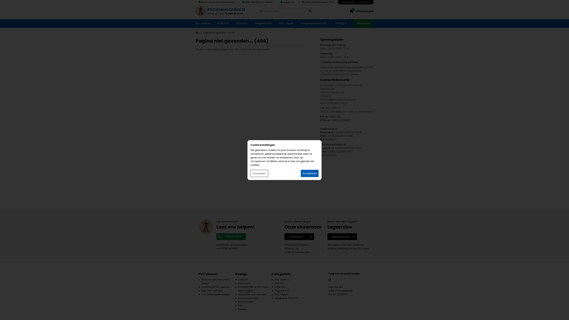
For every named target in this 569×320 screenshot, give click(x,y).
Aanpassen (259, 173)
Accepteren (310, 173)
